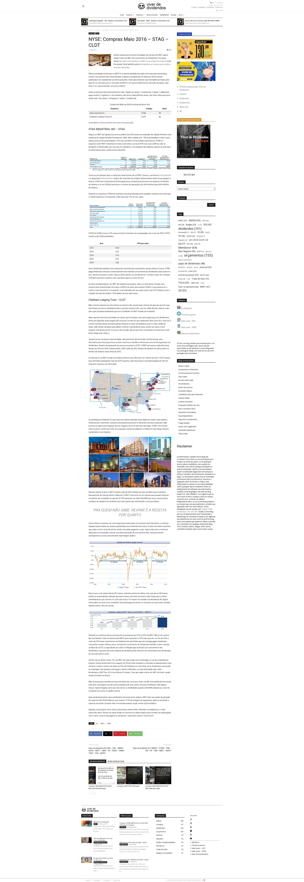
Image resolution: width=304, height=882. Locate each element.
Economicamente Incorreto (189, 373)
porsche (182, 271)
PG (189, 267)
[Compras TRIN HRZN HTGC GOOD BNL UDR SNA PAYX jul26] (101, 775)
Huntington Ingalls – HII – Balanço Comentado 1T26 (108, 20)
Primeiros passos (188, 315)
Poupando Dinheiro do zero (189, 405)
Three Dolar (183, 434)
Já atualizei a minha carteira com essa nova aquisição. (111, 122)
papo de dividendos (191, 263)
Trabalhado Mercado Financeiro (190, 394)
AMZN (194, 220)
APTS (205, 221)
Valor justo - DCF (188, 321)
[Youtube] (191, 838)
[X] (191, 835)
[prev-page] (90, 793)
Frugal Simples (184, 423)
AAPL (182, 220)
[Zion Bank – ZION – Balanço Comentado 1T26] (132, 21)
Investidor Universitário (187, 412)
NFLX (208, 251)
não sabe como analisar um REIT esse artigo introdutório (142, 61)
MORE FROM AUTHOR (116, 761)
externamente (107, 178)
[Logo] (152, 6)
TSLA (183, 282)
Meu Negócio (186, 251)
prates (193, 271)
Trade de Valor (200, 278)
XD (180, 111)
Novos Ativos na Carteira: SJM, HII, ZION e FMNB (202, 20)
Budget (191, 224)
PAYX (181, 267)
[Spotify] (191, 831)
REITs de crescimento (101, 822)
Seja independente (185, 416)
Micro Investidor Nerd (186, 409)
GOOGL (201, 236)
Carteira (182, 94)
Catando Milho (184, 398)
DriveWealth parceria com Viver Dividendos (103, 839)
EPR (193, 232)
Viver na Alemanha (188, 287)
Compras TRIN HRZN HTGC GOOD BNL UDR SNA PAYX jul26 (133, 824)
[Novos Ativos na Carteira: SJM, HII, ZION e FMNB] (180, 21)
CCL (97, 723)
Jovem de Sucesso (185, 387)
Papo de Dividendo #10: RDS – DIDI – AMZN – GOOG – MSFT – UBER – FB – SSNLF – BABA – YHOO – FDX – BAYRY (107, 750)
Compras (105, 30)
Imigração (182, 240)
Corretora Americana (100, 842)
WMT (205, 286)
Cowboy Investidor (185, 401)
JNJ (181, 243)
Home (91, 30)
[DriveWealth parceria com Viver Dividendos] (86, 840)
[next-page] (93, 793)
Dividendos (184, 98)
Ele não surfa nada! (185, 380)
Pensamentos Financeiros (188, 369)
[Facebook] (191, 819)
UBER (195, 283)
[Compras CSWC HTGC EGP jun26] (130, 775)
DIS (207, 224)
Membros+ (187, 247)
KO (190, 244)
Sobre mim (184, 107)
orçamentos (198, 255)
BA (181, 224)
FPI (181, 236)
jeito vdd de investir (198, 240)
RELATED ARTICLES (97, 761)
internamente (165, 175)
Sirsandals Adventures (186, 430)
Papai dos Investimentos (187, 419)
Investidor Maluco (185, 391)
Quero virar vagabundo (187, 426)
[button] (83, 6)
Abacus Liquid (183, 366)
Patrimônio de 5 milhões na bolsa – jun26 (133, 860)
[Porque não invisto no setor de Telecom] (86, 860)
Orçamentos (184, 103)
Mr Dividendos (184, 384)
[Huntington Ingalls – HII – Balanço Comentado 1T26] (84, 21)
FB (201, 232)
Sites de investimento (190, 333)
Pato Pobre (182, 377)
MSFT (200, 251)
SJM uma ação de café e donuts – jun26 (133, 842)
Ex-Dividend (186, 308)
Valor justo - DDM (188, 327)
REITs (102, 723)
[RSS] (191, 827)
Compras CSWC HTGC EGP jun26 (128, 786)
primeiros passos (188, 275)
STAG (109, 723)
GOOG (191, 236)
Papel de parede (184, 260)
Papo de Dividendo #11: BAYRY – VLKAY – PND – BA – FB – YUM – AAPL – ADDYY (152, 749)
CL (200, 225)
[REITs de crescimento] (86, 824)
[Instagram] (191, 823)
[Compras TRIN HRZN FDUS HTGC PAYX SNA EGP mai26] (158, 775)
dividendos (189, 228)
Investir (97, 30)
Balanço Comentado (100, 862)
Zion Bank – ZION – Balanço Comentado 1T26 (153, 20)
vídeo (95, 86)
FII (207, 232)
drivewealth (183, 232)
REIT (97, 33)
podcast (205, 267)
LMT (197, 244)
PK (196, 267)
